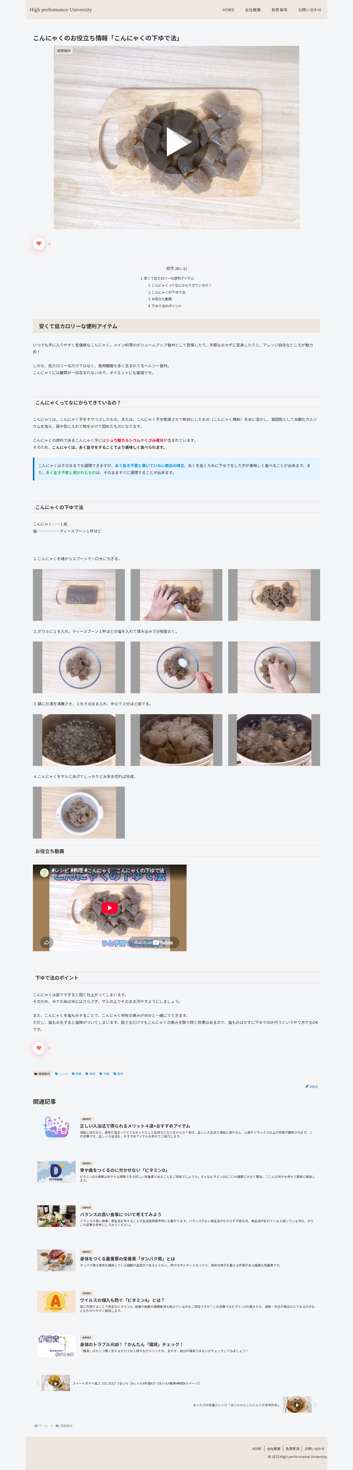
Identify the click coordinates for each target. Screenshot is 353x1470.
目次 (170, 268)
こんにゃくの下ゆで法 (168, 292)
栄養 (106, 1074)
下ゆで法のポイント (167, 305)
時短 (92, 1074)
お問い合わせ (314, 1448)
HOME (257, 1448)
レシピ (63, 1074)
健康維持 (44, 1074)
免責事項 (292, 1448)
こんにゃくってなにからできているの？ (182, 285)
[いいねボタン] (39, 244)
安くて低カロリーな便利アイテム (169, 278)
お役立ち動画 (162, 298)
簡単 (120, 1074)
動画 (78, 1074)
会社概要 (273, 1448)
